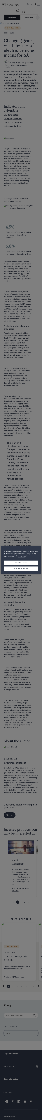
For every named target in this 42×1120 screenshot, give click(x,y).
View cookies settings (21, 568)
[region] (21, 560)
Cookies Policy (22, 556)
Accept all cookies (21, 562)
